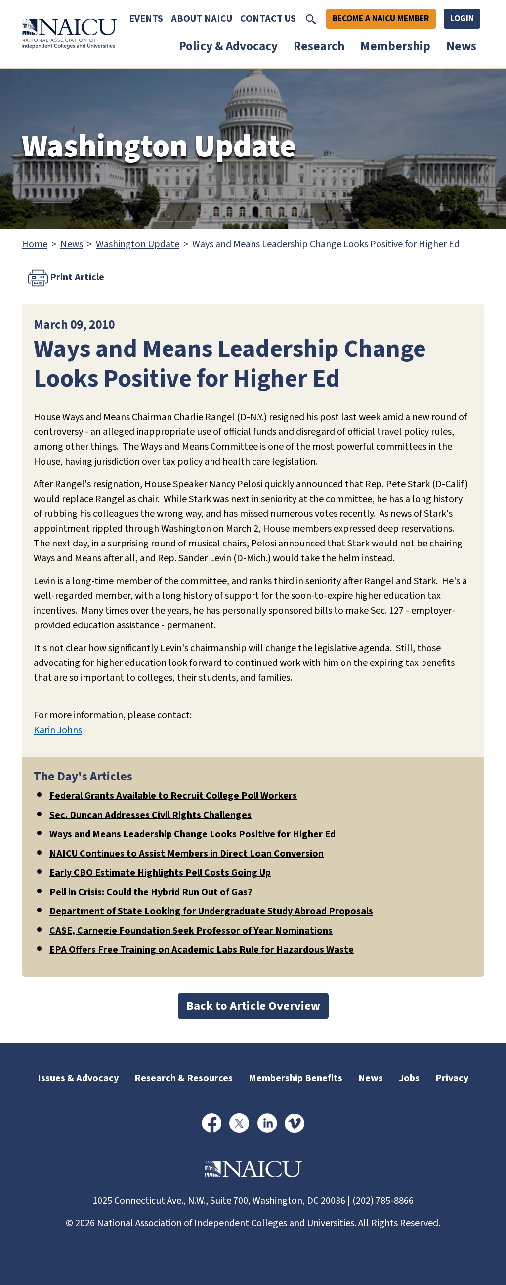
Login (462, 18)
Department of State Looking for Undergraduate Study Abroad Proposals (211, 911)
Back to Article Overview (253, 1005)
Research (319, 46)
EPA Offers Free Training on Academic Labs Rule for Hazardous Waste (201, 950)
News (461, 46)
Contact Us (268, 19)
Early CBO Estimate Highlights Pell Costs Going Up (160, 873)
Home (34, 244)
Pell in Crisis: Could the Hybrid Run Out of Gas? (151, 892)
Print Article (76, 277)
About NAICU (201, 19)
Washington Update (137, 244)
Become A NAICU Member (381, 18)
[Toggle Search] (310, 19)
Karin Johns (58, 730)
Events (146, 19)
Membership (395, 46)
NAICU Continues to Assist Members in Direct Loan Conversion (186, 853)
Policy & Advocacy (228, 46)
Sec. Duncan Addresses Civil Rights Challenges (150, 815)
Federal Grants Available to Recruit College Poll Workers (173, 796)
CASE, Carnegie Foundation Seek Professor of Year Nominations (191, 930)
